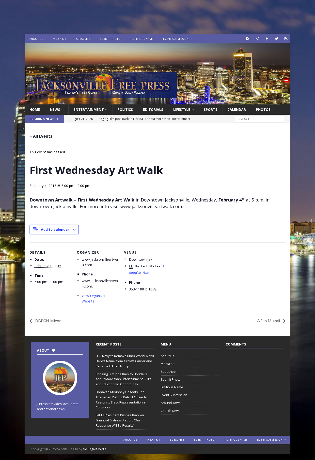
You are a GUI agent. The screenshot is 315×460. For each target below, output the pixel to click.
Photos (263, 109)
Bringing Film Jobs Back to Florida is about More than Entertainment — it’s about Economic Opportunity (123, 379)
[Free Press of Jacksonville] (157, 101)
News (55, 109)
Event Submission (176, 39)
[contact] (247, 38)
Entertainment (89, 109)
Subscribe (83, 39)
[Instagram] (257, 38)
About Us (36, 39)
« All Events (41, 136)
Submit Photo (110, 39)
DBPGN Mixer (47, 321)
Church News (170, 410)
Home (35, 109)
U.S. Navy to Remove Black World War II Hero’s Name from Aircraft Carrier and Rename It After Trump (125, 361)
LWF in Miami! (267, 321)
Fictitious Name (141, 39)
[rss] (286, 38)
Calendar (236, 109)
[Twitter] (276, 38)
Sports (210, 109)
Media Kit (59, 39)
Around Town (171, 403)
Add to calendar (55, 229)
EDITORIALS (153, 109)
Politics (125, 109)
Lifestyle (181, 109)
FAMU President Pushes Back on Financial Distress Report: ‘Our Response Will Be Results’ (120, 420)
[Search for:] (259, 118)
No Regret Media (94, 449)
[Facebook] (267, 38)
